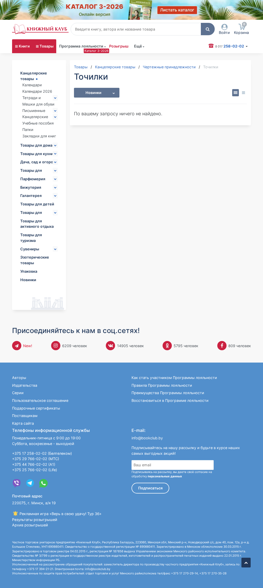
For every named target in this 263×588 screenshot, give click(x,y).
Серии (18, 393)
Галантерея (31, 195)
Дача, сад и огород (37, 162)
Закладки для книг (39, 136)
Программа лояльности (81, 46)
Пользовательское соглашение (40, 400)
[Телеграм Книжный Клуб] (30, 483)
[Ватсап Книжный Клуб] (43, 483)
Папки (27, 129)
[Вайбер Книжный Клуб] (16, 483)
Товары (46, 46)
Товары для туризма (31, 238)
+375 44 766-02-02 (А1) (33, 464)
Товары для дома (36, 145)
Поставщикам (24, 415)
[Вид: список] (243, 92)
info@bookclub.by (147, 438)
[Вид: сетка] (235, 92)
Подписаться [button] (150, 488)
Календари (32, 85)
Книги (24, 46)
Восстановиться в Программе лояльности (170, 400)
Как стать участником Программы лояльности (174, 377)
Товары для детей (37, 204)
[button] (208, 29)
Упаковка (28, 271)
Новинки (28, 280)
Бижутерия (30, 187)
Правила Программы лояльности (162, 385)
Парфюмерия (32, 179)
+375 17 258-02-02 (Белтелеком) (42, 453)
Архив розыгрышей (30, 525)
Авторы (19, 377)
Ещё (138, 46)
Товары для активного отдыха (37, 224)
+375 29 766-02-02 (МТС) (35, 459)
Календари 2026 (37, 91)
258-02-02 (230, 46)
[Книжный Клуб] (40, 29)
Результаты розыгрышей (34, 519)
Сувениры (29, 249)
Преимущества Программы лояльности (168, 393)
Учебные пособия (38, 123)
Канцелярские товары (33, 76)
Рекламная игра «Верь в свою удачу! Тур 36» (59, 513)
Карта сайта (23, 423)
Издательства (24, 385)
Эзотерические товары (34, 260)
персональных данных (165, 476)
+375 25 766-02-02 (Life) (34, 470)
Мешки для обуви (38, 104)
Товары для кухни (36, 153)
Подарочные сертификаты (36, 408)
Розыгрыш (118, 46)
